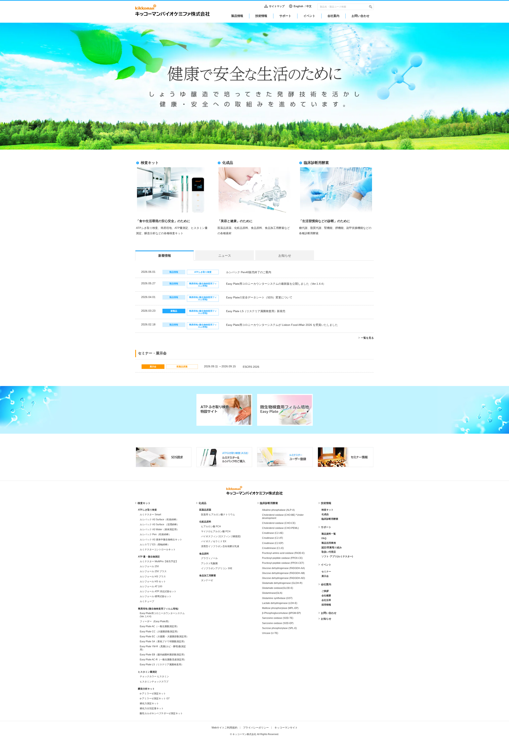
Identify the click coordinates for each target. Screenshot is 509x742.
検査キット (144, 503)
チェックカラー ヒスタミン (154, 676)
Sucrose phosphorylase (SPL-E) (279, 628)
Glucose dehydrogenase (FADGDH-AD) (283, 578)
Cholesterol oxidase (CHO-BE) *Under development (283, 516)
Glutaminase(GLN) (272, 593)
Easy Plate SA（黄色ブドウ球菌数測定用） (163, 641)
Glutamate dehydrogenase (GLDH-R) (282, 583)
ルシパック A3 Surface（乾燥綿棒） (159, 519)
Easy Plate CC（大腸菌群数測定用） (159, 631)
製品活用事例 (329, 543)
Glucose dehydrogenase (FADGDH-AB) (283, 573)
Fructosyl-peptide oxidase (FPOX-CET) (283, 563)
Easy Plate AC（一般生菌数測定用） (159, 626)
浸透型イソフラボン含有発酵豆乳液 (220, 546)
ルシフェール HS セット (153, 581)
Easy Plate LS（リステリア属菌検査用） (162, 664)
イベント (326, 564)
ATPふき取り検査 (147, 509)
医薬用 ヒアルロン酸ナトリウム (218, 514)
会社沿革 (326, 600)
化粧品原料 (205, 521)
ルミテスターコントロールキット (158, 549)
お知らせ (326, 618)
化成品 (202, 503)
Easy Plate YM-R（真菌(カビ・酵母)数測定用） (163, 648)
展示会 (325, 576)
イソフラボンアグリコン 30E (216, 568)
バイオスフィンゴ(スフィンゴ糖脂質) (221, 536)
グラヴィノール (209, 558)
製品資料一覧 (329, 533)
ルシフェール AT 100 (151, 586)
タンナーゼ (207, 580)
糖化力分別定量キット (152, 708)
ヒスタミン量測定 (147, 671)
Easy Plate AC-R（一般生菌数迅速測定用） (163, 659)
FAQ (324, 538)
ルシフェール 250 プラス (153, 571)
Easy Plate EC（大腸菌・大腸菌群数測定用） (164, 636)
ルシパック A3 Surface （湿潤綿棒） (159, 524)
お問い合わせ (328, 612)
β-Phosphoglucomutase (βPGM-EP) (281, 613)
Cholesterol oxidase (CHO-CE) (278, 523)
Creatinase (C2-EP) (272, 543)
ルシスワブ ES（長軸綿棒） (155, 544)
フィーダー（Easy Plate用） (155, 621)
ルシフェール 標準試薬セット (155, 596)
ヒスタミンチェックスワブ (154, 681)
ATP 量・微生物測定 (149, 556)
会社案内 (326, 584)
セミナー (326, 571)
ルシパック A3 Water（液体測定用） (159, 529)
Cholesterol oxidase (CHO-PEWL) (280, 528)
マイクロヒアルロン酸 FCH (215, 531)
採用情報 (326, 604)
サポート (326, 527)
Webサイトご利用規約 (224, 727)
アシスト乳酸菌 (209, 563)
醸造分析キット (146, 688)
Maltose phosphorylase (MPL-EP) (280, 608)
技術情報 (326, 503)
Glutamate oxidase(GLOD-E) (277, 588)
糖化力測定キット (149, 703)
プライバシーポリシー (256, 727)
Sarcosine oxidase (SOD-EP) (277, 623)
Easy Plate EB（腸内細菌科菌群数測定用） (163, 654)
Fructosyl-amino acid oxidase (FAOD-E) (283, 553)
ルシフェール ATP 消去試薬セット (158, 591)
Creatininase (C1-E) (273, 548)
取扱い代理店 (329, 551)
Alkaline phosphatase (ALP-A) (278, 510)
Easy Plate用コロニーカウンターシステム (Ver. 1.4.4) (162, 615)
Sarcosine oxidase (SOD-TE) (277, 618)
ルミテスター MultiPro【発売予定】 (159, 561)
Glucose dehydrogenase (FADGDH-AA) (283, 568)
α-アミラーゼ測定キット (153, 693)
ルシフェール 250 (149, 566)
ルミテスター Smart (150, 514)
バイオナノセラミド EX (213, 541)
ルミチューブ (147, 601)
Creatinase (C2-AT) (272, 538)
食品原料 (204, 553)
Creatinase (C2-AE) (272, 533)
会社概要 (326, 595)
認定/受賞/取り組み (332, 547)
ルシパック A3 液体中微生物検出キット (161, 539)
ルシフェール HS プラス (153, 576)
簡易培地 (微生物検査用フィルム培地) (158, 608)
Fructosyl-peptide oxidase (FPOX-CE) (282, 558)
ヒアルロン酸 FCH (211, 526)
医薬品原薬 (205, 509)
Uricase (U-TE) (270, 633)
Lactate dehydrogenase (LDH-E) (279, 603)
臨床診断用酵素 (269, 503)
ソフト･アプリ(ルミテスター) (337, 556)
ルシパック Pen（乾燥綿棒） (155, 534)
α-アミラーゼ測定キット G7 (155, 698)
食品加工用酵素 (207, 575)
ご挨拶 (325, 591)
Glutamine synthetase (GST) (277, 598)
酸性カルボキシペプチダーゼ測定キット (161, 713)
